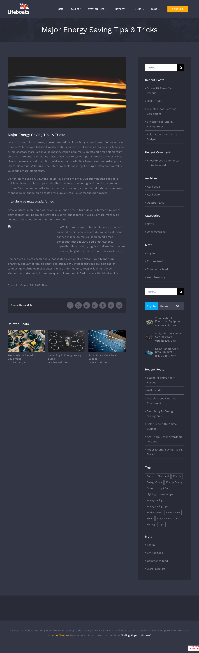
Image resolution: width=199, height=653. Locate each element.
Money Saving (154, 500)
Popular (151, 306)
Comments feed (157, 269)
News (45, 285)
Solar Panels (164, 518)
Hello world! (154, 101)
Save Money (173, 512)
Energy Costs (154, 482)
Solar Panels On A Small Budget (107, 341)
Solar (150, 518)
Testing (151, 524)
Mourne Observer (58, 635)
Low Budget (167, 494)
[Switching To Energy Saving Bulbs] (149, 337)
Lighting (151, 494)
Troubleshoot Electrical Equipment (26, 341)
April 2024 (153, 186)
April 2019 (153, 194)
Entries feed (155, 261)
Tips (161, 524)
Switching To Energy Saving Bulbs (67, 341)
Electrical (163, 476)
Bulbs (150, 476)
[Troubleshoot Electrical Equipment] (149, 322)
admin (14, 285)
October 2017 (155, 202)
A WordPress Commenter (163, 160)
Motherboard (154, 512)
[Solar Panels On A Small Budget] (149, 352)
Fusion (150, 488)
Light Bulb (164, 488)
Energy (177, 476)
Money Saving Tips (157, 506)
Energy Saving (174, 482)
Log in (151, 253)
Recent (164, 306)
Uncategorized (156, 231)
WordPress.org (156, 277)
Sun (178, 518)
